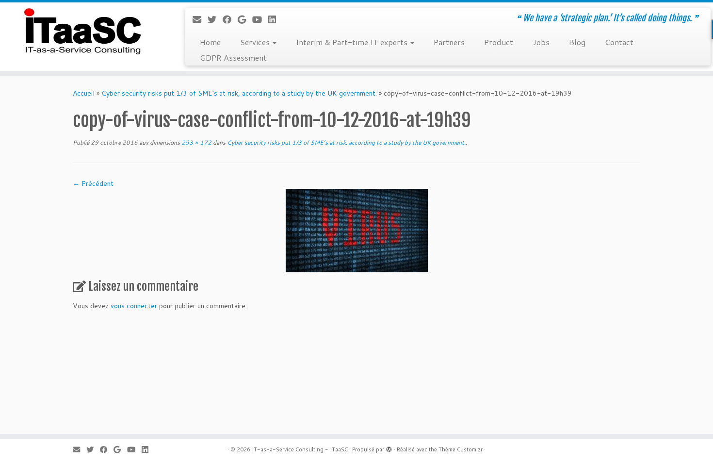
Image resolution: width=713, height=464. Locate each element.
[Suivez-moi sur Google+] (245, 19)
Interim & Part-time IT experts (352, 42)
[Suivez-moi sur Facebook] (230, 19)
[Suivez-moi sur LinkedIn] (275, 19)
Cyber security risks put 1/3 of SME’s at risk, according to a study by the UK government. (239, 93)
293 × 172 (195, 142)
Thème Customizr (460, 449)
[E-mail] (200, 19)
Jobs (541, 42)
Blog (577, 42)
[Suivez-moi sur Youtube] (260, 19)
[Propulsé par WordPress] (389, 447)
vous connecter (134, 306)
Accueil (84, 93)
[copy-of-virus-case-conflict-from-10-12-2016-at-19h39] (357, 230)
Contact (619, 42)
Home (210, 42)
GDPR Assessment (233, 57)
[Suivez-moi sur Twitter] (215, 19)
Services (256, 42)
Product (498, 42)
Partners (449, 42)
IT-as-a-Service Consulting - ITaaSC (300, 449)
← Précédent (93, 183)
